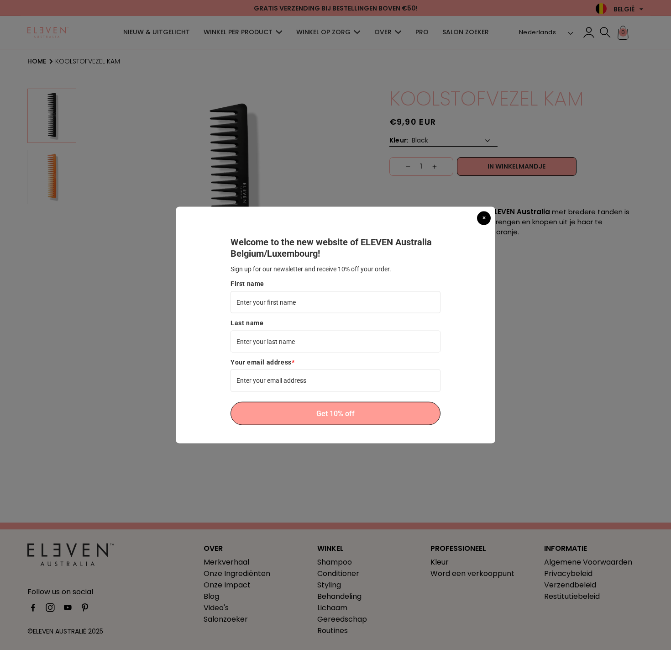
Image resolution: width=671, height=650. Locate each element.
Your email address (262, 362)
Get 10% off (335, 413)
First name (247, 283)
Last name (247, 323)
